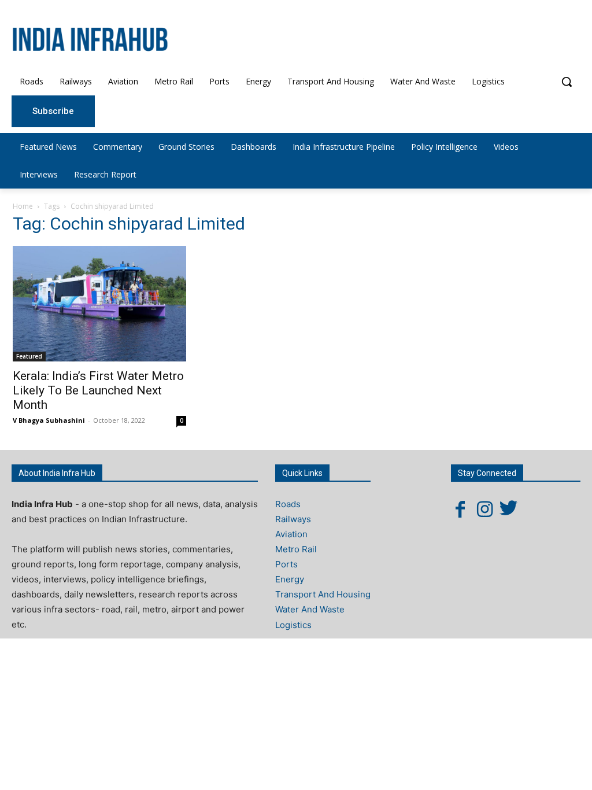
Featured (29, 356)
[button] (566, 81)
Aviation (291, 534)
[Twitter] (509, 509)
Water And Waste (310, 609)
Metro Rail (296, 549)
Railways (293, 519)
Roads (288, 504)
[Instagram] (484, 509)
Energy (289, 579)
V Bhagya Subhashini (49, 420)
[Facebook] (460, 509)
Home (23, 206)
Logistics (293, 624)
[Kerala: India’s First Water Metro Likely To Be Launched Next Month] (99, 303)
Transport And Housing (323, 594)
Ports (286, 564)
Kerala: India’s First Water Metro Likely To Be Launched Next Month (98, 390)
